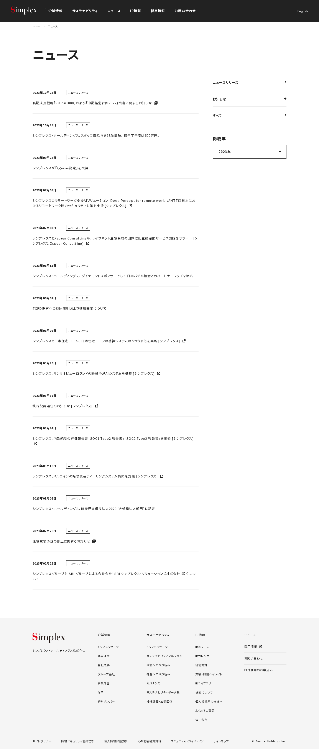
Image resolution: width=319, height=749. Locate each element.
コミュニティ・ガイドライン (187, 741)
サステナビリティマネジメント (165, 656)
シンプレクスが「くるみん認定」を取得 (60, 168)
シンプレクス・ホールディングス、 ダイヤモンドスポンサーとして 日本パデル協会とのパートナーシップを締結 (113, 276)
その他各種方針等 (149, 741)
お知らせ (219, 99)
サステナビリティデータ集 (163, 692)
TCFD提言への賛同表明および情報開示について (70, 308)
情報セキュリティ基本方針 (78, 741)
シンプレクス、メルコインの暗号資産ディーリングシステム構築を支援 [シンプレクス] (96, 476)
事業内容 (104, 683)
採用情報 (158, 10)
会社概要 (104, 665)
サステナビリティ (158, 635)
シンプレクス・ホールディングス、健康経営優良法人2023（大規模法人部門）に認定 (94, 508)
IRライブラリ (203, 683)
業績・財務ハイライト (208, 674)
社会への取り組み (158, 674)
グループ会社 (106, 674)
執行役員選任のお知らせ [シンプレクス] (63, 406)
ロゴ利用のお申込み (258, 670)
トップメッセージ (108, 647)
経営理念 (104, 656)
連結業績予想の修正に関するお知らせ (62, 541)
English (303, 11)
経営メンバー (106, 701)
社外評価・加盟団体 (159, 701)
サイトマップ (221, 741)
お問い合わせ (185, 10)
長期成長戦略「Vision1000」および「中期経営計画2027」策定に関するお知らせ (93, 103)
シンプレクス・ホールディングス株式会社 (28, 11)
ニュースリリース (225, 83)
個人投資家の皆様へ (209, 701)
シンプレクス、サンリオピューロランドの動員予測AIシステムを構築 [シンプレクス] (94, 373)
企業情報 (104, 635)
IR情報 (200, 635)
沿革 (101, 692)
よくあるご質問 (205, 710)
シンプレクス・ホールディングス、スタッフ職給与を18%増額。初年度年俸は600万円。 (96, 135)
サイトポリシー (42, 741)
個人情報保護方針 (116, 741)
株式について (204, 692)
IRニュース (202, 647)
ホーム (36, 26)
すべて (217, 116)
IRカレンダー (203, 656)
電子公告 (201, 720)
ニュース (114, 10)
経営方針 (201, 665)
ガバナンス (153, 683)
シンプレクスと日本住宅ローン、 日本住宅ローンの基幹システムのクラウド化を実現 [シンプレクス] (107, 341)
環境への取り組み (158, 665)
